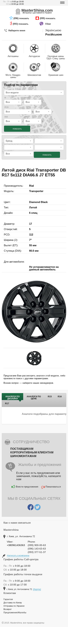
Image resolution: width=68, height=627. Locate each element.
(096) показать (21, 18)
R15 (50, 396)
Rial (31, 185)
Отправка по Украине (14, 606)
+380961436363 (16, 545)
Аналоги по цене (34, 397)
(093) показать (21, 24)
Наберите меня (16, 30)
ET (25, 117)
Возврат (7, 609)
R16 (60, 396)
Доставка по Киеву (12, 602)
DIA (6, 117)
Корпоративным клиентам (31, 452)
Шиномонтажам (23, 456)
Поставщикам (21, 448)
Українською (53, 30)
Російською (53, 34)
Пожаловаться (53, 487)
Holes (27, 98)
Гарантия (8, 599)
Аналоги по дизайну (12, 397)
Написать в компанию (18, 555)
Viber (48, 24)
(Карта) (37, 589)
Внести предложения (27, 487)
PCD (7, 107)
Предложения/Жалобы (14, 612)
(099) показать (48, 18)
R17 (7, 403)
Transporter (36, 191)
